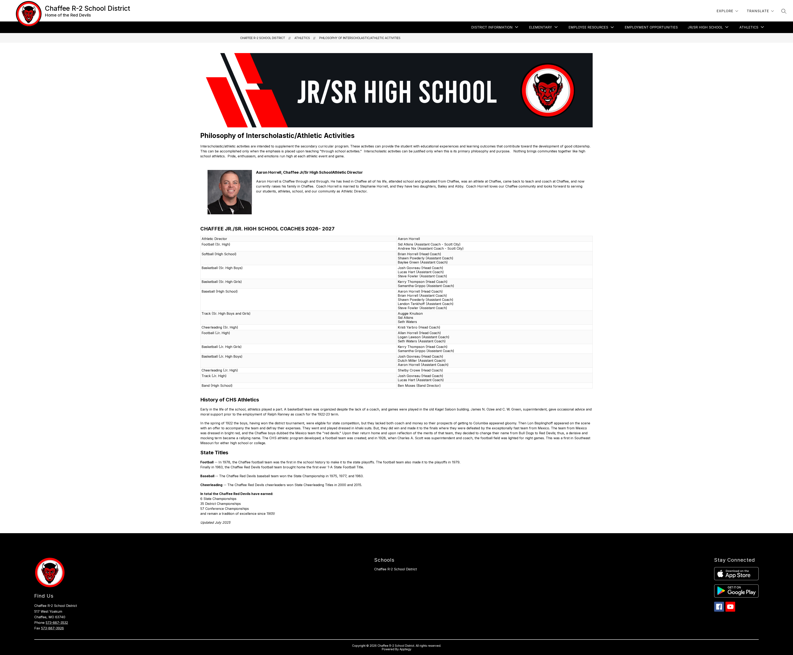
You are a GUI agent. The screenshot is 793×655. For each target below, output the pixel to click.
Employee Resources (588, 27)
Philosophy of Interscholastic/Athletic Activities (359, 38)
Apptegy (405, 649)
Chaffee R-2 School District (262, 38)
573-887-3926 (52, 628)
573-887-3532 (57, 623)
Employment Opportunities (651, 27)
